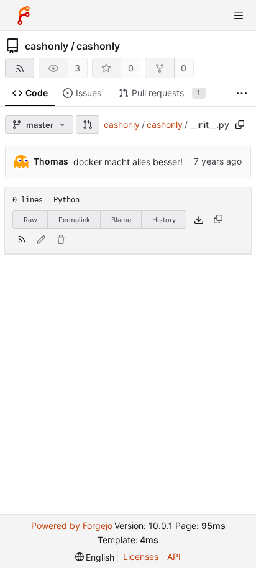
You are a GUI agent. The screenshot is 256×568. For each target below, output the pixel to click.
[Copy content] (218, 220)
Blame (121, 219)
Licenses (140, 556)
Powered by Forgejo (71, 525)
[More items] (241, 93)
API (174, 556)
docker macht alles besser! (128, 161)
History (164, 219)
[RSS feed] (19, 68)
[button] (87, 124)
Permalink (74, 219)
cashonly (46, 46)
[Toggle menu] (238, 15)
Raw (30, 219)
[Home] (23, 15)
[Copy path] (240, 124)
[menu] (95, 557)
